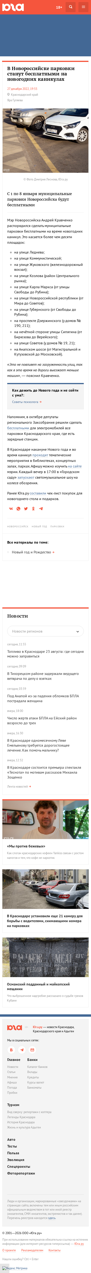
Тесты (12, 1146)
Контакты (55, 1250)
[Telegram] (22, 1050)
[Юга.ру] (13, 7)
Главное (13, 1059)
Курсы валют (35, 1082)
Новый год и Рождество (31, 552)
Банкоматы (34, 1088)
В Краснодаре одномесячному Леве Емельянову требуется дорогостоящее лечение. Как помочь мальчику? (38, 745)
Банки (32, 1059)
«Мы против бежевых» (26, 846)
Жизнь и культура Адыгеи (24, 1127)
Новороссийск (17, 526)
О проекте (9, 1250)
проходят (40, 455)
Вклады (32, 1072)
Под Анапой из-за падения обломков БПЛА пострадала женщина (43, 698)
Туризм (13, 1104)
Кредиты (33, 1077)
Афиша (12, 1082)
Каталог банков (37, 1067)
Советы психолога (25, 402)
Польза (13, 1153)
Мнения (12, 1077)
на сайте (75, 466)
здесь (52, 1218)
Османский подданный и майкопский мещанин (38, 986)
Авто (11, 1139)
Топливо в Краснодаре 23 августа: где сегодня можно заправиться (45, 654)
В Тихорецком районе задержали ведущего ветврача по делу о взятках (43, 676)
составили (38, 493)
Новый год (39, 526)
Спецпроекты (18, 1166)
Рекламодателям (32, 1250)
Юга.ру (37, 1027)
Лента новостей (17, 787)
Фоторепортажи (21, 1173)
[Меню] (83, 7)
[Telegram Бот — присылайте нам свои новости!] (32, 1050)
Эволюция (15, 1160)
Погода (12, 1088)
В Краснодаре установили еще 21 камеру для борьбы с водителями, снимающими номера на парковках (45, 921)
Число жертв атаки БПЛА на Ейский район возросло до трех (42, 720)
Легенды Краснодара (21, 1117)
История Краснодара (21, 1122)
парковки (57, 526)
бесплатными (18, 428)
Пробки (12, 1093)
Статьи (11, 1072)
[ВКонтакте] (11, 1050)
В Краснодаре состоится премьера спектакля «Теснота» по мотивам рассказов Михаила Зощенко (44, 772)
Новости (17, 616)
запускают (26, 477)
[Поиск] (70, 7)
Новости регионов (27, 631)
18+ (59, 7)
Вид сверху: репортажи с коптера (29, 1112)
